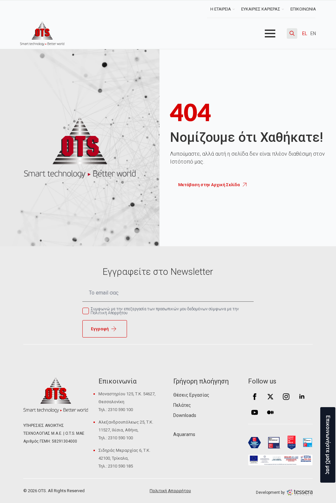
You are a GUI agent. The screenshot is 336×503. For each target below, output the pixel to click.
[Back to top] (16, 486)
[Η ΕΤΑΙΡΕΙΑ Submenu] (234, 9)
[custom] (270, 412)
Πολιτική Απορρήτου (170, 490)
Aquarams (184, 434)
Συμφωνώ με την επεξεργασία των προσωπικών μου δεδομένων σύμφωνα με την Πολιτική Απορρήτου (165, 311)
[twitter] (270, 396)
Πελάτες (182, 405)
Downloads (184, 415)
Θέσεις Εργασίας (191, 395)
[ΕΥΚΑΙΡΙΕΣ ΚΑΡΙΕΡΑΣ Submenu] (283, 9)
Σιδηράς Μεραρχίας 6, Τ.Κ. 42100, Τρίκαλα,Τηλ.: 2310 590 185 (124, 458)
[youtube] (254, 412)
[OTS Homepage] (42, 33)
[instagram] (286, 396)
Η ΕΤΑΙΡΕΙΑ (220, 9)
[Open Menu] (270, 33)
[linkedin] (301, 396)
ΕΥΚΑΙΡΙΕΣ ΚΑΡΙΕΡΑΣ (260, 9)
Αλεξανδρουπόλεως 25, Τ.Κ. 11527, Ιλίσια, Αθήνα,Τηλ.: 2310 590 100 (125, 430)
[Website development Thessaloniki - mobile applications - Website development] (299, 492)
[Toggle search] (292, 33)
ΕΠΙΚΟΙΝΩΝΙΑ (303, 9)
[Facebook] (254, 396)
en (313, 33)
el (304, 33)
